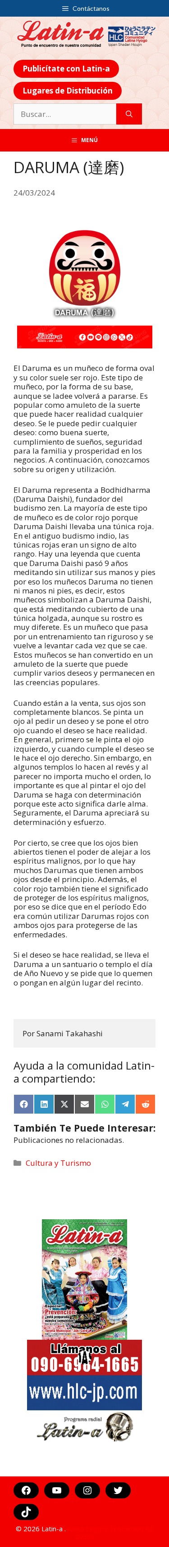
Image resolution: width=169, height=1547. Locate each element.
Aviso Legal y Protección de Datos (110, 1532)
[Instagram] (87, 1490)
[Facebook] (26, 1490)
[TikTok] (26, 1512)
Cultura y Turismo (58, 1163)
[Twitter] (118, 1490)
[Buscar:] (65, 114)
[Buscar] (129, 114)
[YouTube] (56, 1490)
